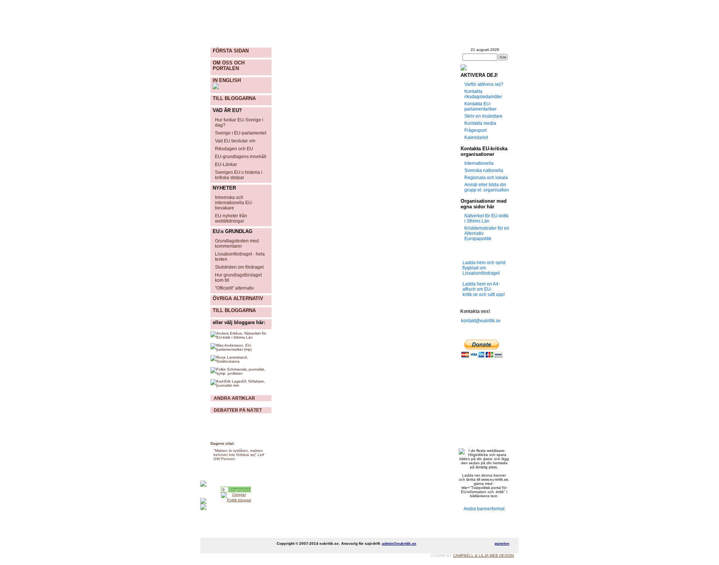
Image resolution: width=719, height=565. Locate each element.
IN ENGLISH (227, 80)
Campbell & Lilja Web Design (483, 555)
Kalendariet (476, 137)
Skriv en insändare (483, 116)
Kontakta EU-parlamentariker (480, 106)
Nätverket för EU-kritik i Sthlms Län (486, 218)
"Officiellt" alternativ (234, 288)
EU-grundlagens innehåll (240, 156)
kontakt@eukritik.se (480, 320)
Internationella (479, 163)
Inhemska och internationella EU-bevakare (234, 203)
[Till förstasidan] (292, 32)
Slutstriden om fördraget (239, 267)
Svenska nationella (483, 170)
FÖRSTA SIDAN (231, 51)
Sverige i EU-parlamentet (240, 133)
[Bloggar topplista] (235, 507)
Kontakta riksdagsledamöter (483, 94)
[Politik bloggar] (235, 501)
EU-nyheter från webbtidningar (231, 218)
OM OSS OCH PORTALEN (229, 65)
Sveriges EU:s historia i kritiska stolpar (238, 175)
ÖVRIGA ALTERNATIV (238, 298)
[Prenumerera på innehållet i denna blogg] (484, 67)
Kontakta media (480, 123)
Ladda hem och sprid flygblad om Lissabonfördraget (484, 268)
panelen (502, 543)
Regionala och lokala (486, 177)
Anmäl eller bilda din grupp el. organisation (486, 187)
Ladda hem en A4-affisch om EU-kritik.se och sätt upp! (483, 289)
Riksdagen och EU (234, 148)
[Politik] (235, 489)
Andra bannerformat (484, 508)
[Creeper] (235, 495)
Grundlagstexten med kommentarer (237, 243)
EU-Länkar (226, 164)
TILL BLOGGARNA (234, 98)
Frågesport (475, 130)
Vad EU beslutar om (235, 140)
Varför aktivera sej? (483, 84)
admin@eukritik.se (399, 543)
